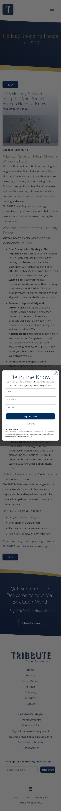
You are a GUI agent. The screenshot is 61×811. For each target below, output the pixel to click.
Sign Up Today (30, 416)
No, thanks (30, 424)
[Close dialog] (56, 373)
